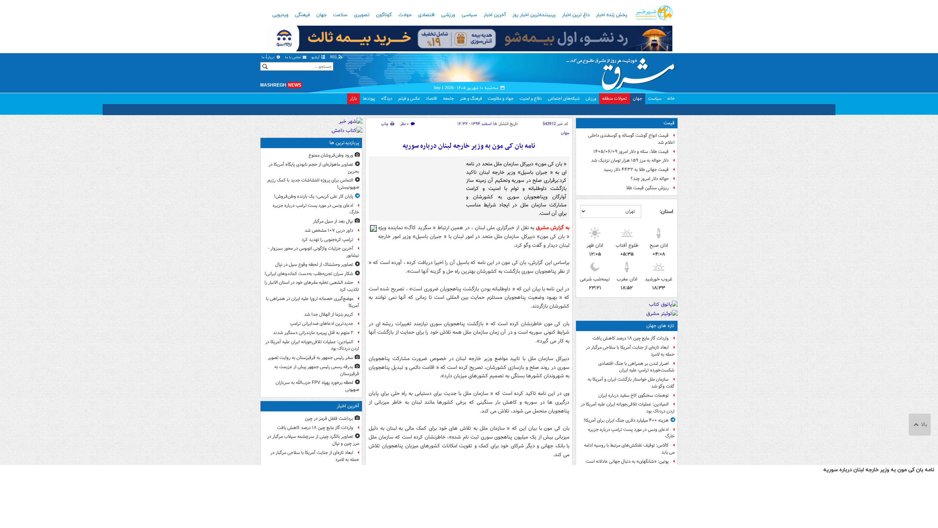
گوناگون (384, 15)
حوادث (404, 15)
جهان (321, 15)
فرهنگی (302, 15)
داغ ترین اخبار (576, 15)
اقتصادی (426, 15)
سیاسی (469, 15)
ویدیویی (280, 15)
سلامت (340, 15)
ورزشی (448, 15)
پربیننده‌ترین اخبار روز (534, 15)
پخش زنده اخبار (611, 15)
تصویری (361, 15)
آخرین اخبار (495, 15)
